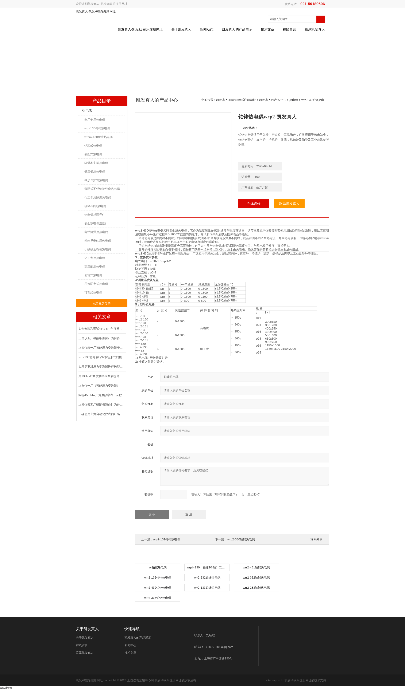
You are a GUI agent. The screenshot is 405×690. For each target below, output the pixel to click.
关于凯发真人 (181, 29)
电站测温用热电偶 (96, 232)
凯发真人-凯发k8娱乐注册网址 (107, 3)
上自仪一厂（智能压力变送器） (99, 385)
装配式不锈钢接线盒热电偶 (102, 188)
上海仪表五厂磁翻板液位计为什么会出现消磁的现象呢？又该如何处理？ (101, 404)
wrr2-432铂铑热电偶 (157, 587)
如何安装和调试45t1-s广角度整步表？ (101, 328)
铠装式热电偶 (93, 145)
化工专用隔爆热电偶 (97, 197)
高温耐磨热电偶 (94, 266)
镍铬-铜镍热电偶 (95, 206)
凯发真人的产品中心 (272, 100)
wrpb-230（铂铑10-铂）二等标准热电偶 (208, 567)
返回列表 (316, 539)
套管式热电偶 (93, 275)
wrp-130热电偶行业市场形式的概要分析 (101, 357)
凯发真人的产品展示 (237, 29)
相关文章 (102, 316)
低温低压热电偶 (94, 171)
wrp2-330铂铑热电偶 (241, 539)
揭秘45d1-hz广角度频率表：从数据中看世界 (101, 395)
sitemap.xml (274, 680)
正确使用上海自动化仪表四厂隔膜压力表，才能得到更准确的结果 (101, 414)
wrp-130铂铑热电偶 (97, 128)
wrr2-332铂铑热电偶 (256, 577)
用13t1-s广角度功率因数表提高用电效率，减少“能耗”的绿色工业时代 (101, 376)
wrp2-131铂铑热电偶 (166, 539)
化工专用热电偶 (94, 258)
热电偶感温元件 (94, 214)
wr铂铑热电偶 (158, 567)
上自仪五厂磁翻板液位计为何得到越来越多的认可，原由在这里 (101, 338)
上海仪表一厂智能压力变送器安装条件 (101, 347)
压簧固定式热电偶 (96, 283)
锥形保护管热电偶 (96, 180)
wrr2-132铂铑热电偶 (157, 577)
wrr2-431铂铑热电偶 (256, 567)
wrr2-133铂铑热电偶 (207, 587)
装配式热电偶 (93, 154)
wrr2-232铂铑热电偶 (207, 577)
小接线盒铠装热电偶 (97, 249)
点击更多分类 (102, 303)
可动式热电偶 (93, 292)
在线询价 (254, 203)
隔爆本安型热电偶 (96, 163)
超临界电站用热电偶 (97, 240)
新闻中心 (130, 645)
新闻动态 (206, 29)
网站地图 (6, 688)
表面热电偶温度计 (96, 223)
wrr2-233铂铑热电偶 (256, 587)
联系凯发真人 (315, 29)
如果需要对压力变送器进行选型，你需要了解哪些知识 (101, 366)
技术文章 (267, 29)
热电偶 (87, 110)
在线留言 (289, 29)
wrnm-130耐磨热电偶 (98, 137)
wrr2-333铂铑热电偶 (157, 597)
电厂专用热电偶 (94, 119)
